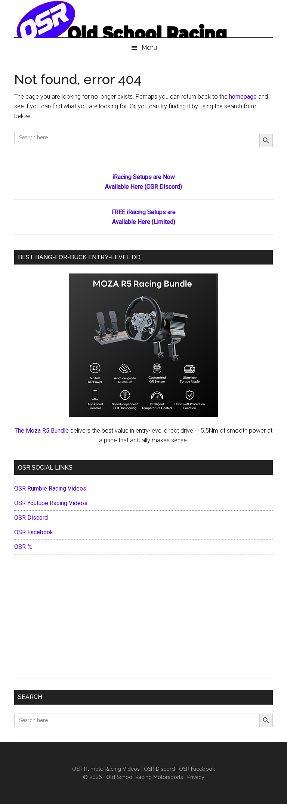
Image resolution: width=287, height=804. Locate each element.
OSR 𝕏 (23, 546)
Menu (149, 47)
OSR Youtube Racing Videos (50, 503)
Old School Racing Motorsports (144, 777)
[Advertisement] (144, 618)
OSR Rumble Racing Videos (50, 488)
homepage (243, 96)
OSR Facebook (33, 532)
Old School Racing (143, 22)
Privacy (195, 777)
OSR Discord (31, 517)
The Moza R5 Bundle (42, 430)
